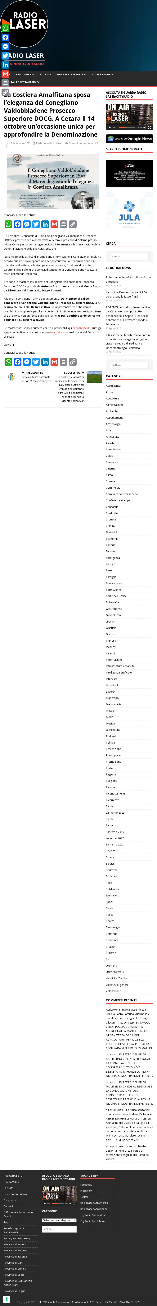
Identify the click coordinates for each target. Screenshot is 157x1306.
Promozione (113, 761)
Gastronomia (114, 609)
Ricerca (110, 787)
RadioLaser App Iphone (94, 1209)
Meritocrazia (113, 704)
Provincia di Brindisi (15, 1268)
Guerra (110, 634)
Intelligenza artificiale (119, 672)
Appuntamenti (114, 417)
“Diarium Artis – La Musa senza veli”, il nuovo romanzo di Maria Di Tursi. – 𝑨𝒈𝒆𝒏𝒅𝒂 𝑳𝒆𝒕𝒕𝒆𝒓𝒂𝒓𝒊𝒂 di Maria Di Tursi (129, 1114)
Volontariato (113, 991)
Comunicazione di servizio (122, 494)
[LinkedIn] (5, 64)
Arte (108, 430)
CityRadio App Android (93, 1215)
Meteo (110, 710)
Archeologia (113, 424)
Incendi (110, 653)
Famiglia (111, 577)
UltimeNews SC (115, 972)
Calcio (109, 455)
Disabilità (111, 532)
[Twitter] (5, 55)
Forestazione (114, 583)
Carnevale (112, 462)
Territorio (112, 934)
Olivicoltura (113, 730)
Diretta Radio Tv (13, 1176)
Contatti (8, 1206)
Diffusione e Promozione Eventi (18, 1214)
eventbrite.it (81, 328)
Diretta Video (11, 1182)
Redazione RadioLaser (49, 143)
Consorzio (112, 507)
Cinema (110, 468)
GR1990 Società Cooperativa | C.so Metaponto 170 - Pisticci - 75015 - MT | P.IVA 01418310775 (89, 1302)
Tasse (109, 914)
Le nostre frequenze (16, 1194)
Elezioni (110, 551)
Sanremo (111, 825)
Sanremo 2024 (115, 844)
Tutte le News (101, 74)
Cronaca (111, 519)
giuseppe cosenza (117, 1146)
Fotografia (112, 602)
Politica (110, 742)
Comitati (111, 481)
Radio (109, 768)
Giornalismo (113, 615)
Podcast (45, 74)
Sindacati (111, 876)
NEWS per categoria (70, 74)
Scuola (110, 857)
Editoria (110, 545)
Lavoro (110, 691)
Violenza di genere (117, 985)
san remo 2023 (115, 812)
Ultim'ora (111, 965)
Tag (6, 1222)
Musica (110, 723)
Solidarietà (112, 889)
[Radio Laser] (24, 45)
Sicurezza (112, 870)
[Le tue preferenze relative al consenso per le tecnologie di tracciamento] (6, 1299)
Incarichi (111, 647)
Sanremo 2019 (115, 832)
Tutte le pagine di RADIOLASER (14, 1230)
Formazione (113, 589)
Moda (109, 717)
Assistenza (112, 443)
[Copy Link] (5, 92)
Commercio (113, 487)
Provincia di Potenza (16, 1250)
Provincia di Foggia (14, 1291)
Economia (112, 538)
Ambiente (112, 411)
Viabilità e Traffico (117, 978)
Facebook (86, 1184)
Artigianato (112, 436)
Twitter (84, 1197)
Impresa (111, 640)
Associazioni (113, 449)
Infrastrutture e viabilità (120, 666)
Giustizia (111, 628)
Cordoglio (112, 513)
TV (107, 959)
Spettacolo (112, 895)
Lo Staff (8, 1188)
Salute (110, 806)
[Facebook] (5, 37)
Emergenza (113, 558)
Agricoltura (112, 398)
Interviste (111, 679)
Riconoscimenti (115, 793)
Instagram (86, 1190)
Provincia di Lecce (14, 1274)
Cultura (110, 526)
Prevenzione (113, 749)
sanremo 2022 (115, 838)
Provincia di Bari (13, 1262)
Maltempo (112, 698)
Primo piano (113, 755)
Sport (109, 902)
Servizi (110, 863)
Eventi (72, 143)
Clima (109, 475)
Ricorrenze (112, 800)
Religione (111, 780)
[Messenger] (5, 46)
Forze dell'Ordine (116, 596)
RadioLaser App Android (94, 1202)
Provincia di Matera (15, 1244)
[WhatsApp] (5, 28)
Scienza (110, 851)
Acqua (110, 392)
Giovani (110, 621)
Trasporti (111, 946)
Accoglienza (113, 385)
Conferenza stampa (118, 500)
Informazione (85, 143)
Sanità (110, 819)
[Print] (5, 83)
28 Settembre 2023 (20, 143)
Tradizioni (112, 940)
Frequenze (10, 1200)
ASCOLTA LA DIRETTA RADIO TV (21, 82)
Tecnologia (113, 927)
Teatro (110, 921)
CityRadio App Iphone (92, 1221)
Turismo (111, 953)
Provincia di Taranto (15, 1256)
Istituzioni (112, 685)
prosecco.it (52, 332)
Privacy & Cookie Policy (17, 1238)
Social (109, 883)
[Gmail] (5, 74)
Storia (109, 908)
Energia (110, 564)
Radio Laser (23, 74)
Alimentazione (114, 405)
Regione (111, 774)
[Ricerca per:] (129, 256)
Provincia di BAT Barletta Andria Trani (18, 1283)
